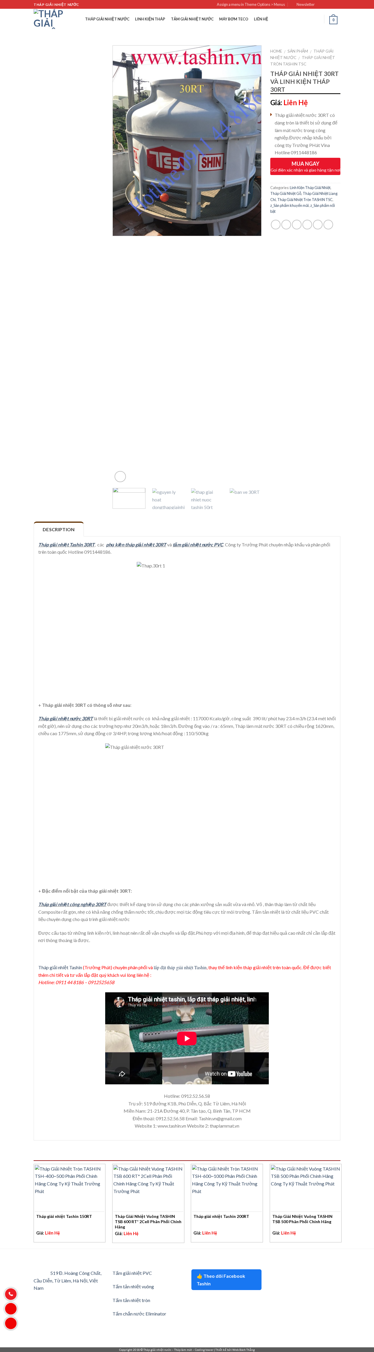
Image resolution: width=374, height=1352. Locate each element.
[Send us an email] (337, 5)
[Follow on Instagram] (326, 5)
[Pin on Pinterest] (307, 224)
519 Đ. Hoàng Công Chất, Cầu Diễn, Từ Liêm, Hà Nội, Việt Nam (67, 1280)
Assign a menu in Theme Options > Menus (251, 4)
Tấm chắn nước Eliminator (139, 1313)
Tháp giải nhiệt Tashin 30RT (66, 544)
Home (276, 51)
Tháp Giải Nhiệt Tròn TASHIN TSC (305, 199)
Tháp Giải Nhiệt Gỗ (285, 193)
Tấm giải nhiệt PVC (132, 1273)
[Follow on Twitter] (332, 5)
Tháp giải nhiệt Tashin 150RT (64, 1216)
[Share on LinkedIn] (328, 224)
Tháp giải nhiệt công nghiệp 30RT (72, 904)
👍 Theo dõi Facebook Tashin (221, 1279)
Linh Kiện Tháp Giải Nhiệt (310, 187)
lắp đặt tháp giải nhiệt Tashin (180, 967)
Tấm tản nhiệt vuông (133, 1286)
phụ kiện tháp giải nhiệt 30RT (136, 544)
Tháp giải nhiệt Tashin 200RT (221, 1216)
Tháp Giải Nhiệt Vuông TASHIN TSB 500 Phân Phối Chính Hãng (302, 1219)
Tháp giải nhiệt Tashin (60, 967)
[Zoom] (120, 476)
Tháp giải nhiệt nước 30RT (65, 718)
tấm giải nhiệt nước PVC (198, 544)
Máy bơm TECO (233, 19)
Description (59, 529)
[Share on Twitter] (286, 224)
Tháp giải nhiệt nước (107, 19)
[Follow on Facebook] (321, 5)
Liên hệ (261, 19)
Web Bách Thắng (243, 1349)
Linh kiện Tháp (150, 19)
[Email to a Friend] (297, 224)
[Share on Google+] (318, 224)
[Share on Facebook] (275, 224)
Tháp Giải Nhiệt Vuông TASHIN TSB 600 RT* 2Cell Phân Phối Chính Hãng (148, 1221)
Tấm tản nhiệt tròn (131, 1300)
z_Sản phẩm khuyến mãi (289, 205)
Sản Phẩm (298, 51)
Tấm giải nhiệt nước (192, 19)
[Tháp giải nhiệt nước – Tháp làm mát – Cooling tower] (48, 19)
